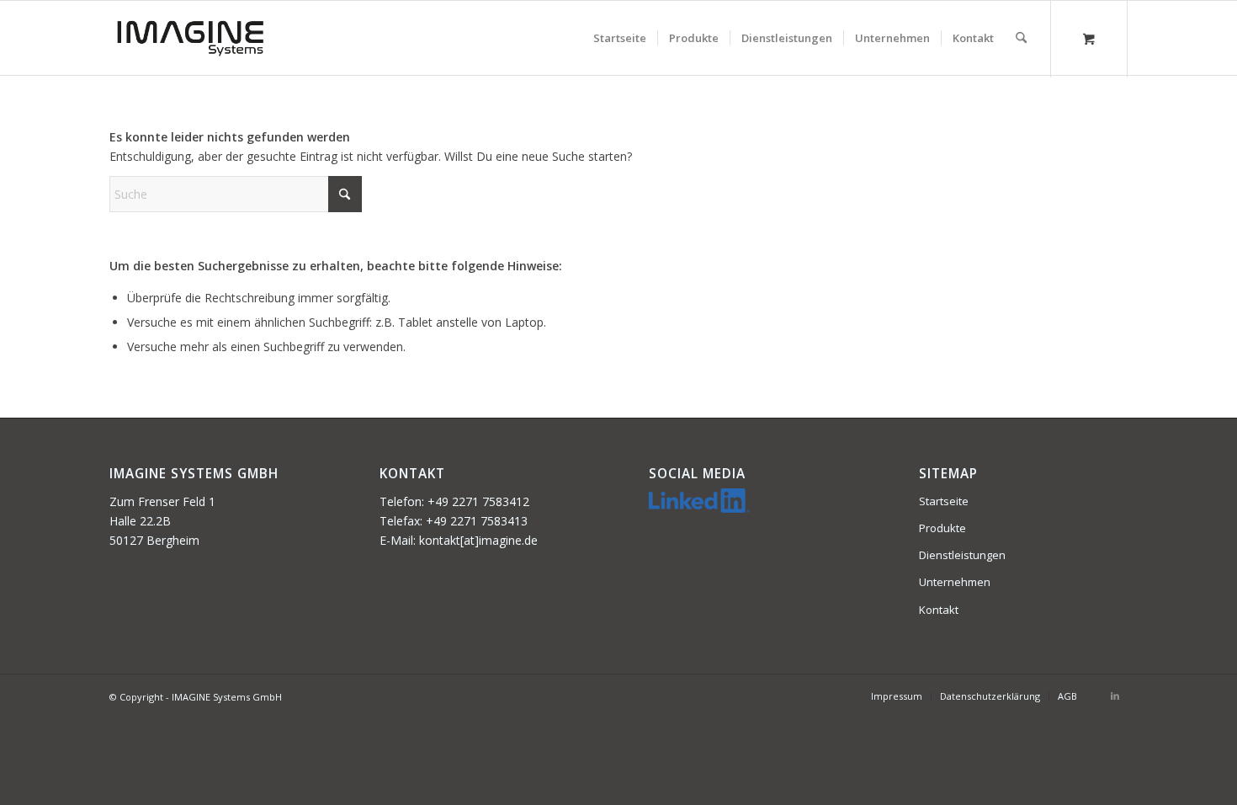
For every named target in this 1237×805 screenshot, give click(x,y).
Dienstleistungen (962, 554)
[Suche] (1021, 38)
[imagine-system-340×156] (190, 38)
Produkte (942, 528)
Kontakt (938, 609)
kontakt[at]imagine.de (478, 540)
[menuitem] (619, 38)
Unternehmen (954, 581)
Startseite (944, 501)
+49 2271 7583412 (478, 501)
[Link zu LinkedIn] (1115, 695)
